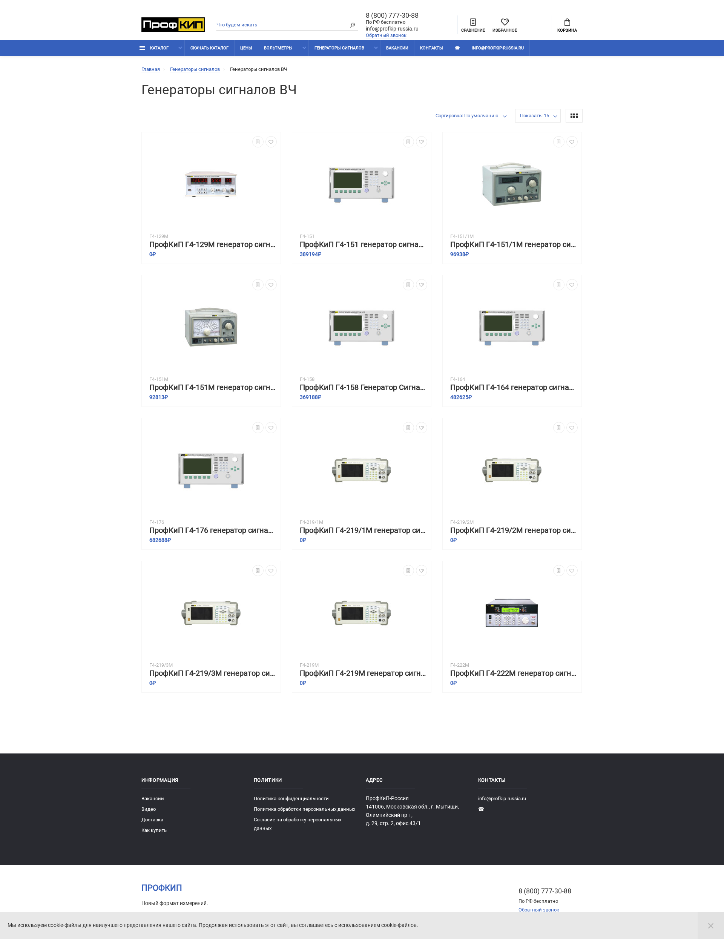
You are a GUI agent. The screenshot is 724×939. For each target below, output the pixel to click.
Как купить (154, 830)
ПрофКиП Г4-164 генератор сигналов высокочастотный (514, 387)
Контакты (431, 48)
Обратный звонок (386, 35)
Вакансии (397, 48)
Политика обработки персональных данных (304, 809)
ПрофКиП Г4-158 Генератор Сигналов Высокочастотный (363, 387)
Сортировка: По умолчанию (467, 115)
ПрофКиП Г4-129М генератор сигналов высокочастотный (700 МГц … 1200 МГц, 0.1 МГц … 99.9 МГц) (213, 244)
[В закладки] (271, 141)
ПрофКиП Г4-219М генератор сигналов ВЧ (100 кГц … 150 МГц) (363, 673)
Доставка (152, 819)
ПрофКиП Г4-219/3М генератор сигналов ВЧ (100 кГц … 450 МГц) (213, 673)
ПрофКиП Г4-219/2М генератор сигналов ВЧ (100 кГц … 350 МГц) (514, 530)
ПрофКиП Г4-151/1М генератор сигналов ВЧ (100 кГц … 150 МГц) (514, 244)
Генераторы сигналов (339, 48)
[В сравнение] (258, 141)
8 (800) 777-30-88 (392, 15)
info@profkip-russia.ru (392, 29)
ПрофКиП (161, 888)
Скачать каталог (209, 48)
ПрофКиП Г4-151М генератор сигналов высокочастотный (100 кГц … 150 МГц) (213, 387)
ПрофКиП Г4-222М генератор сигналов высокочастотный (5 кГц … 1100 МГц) (514, 673)
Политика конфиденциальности (291, 798)
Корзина (567, 30)
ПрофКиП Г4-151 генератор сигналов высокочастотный (363, 244)
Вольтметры (278, 48)
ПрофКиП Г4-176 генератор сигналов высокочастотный (213, 530)
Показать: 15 (534, 115)
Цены (246, 48)
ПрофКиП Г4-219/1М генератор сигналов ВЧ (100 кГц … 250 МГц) (363, 530)
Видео (148, 809)
